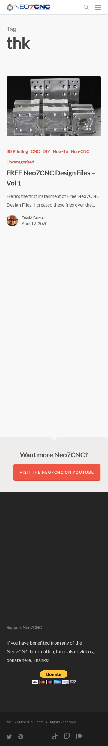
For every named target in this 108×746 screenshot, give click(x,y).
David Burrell (34, 217)
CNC (35, 151)
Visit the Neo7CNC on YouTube (57, 472)
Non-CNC (80, 151)
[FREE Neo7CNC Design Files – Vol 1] (54, 106)
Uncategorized (20, 161)
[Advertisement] (44, 285)
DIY (46, 151)
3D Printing (17, 151)
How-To (60, 151)
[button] (98, 7)
